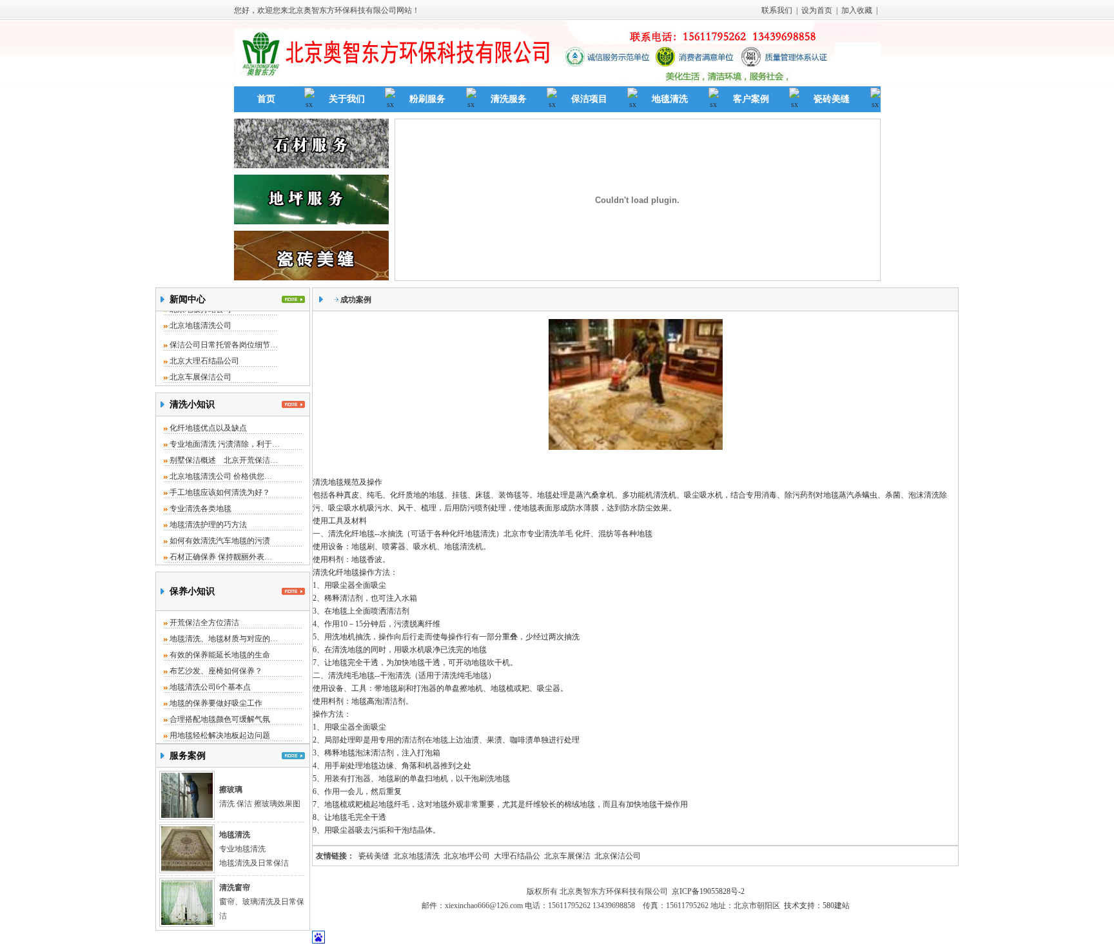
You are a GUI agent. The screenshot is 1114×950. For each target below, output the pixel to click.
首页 (266, 99)
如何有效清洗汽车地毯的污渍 (220, 540)
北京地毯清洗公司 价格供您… (221, 476)
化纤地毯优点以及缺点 (208, 427)
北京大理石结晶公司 (204, 354)
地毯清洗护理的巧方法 (208, 524)
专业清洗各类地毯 (200, 508)
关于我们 (347, 99)
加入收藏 (856, 10)
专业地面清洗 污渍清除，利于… (225, 444)
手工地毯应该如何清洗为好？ (220, 492)
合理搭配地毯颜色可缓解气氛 (220, 719)
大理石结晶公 (517, 855)
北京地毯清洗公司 (200, 319)
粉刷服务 (427, 99)
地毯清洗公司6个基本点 (210, 687)
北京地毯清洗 (416, 855)
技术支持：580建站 (817, 905)
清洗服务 (509, 99)
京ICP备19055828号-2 (708, 891)
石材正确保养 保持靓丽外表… (221, 556)
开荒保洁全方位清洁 (204, 622)
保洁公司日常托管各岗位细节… (224, 338)
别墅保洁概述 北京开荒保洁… (224, 460)
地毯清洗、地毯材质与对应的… (224, 638)
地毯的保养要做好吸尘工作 (216, 703)
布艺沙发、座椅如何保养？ (216, 670)
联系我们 (776, 10)
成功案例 (355, 299)
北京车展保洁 (567, 855)
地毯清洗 (670, 99)
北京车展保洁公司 (200, 370)
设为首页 (816, 10)
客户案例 (751, 99)
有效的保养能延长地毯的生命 (220, 654)
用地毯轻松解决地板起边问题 (220, 735)
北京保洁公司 (617, 855)
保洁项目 (589, 99)
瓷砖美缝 (832, 99)
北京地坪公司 (467, 855)
